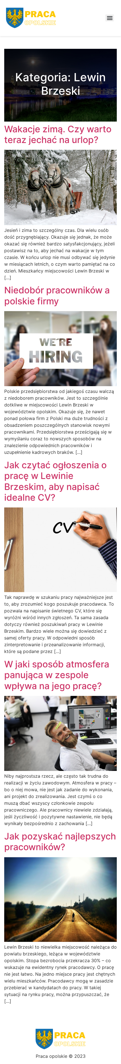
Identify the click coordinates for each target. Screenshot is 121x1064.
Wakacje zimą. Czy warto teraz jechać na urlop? (57, 134)
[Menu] (109, 17)
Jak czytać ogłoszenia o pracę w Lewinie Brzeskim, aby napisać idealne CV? (55, 481)
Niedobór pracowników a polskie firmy (57, 295)
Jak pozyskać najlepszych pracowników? (60, 841)
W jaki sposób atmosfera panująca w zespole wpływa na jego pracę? (56, 675)
